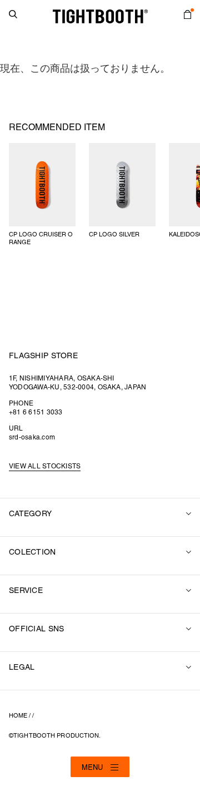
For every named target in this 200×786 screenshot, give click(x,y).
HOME (18, 716)
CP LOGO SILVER (114, 235)
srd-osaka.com (32, 437)
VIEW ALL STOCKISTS (45, 466)
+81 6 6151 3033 (36, 412)
